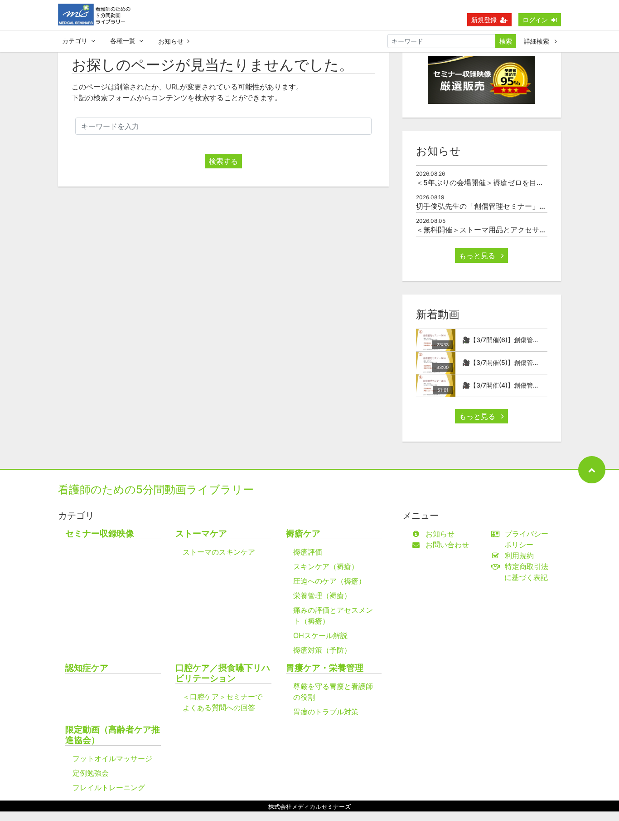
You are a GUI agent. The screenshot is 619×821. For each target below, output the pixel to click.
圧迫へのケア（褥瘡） (329, 580)
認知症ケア (86, 668)
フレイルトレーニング (109, 787)
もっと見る (478, 255)
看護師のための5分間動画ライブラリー (156, 489)
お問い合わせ (447, 544)
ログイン (535, 20)
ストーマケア (201, 533)
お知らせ (171, 41)
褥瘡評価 (307, 551)
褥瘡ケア (303, 533)
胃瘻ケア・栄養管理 (324, 668)
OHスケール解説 (320, 635)
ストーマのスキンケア (219, 551)
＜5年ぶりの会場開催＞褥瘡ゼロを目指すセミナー (498, 182)
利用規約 (519, 555)
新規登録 (484, 20)
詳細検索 (537, 41)
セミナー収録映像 (99, 533)
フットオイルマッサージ (112, 758)
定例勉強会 (91, 772)
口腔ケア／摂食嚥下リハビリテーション (222, 673)
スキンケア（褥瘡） (325, 566)
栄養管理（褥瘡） (322, 595)
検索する (223, 161)
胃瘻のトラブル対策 (325, 711)
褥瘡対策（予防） (322, 649)
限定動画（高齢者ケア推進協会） (112, 734)
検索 (505, 41)
